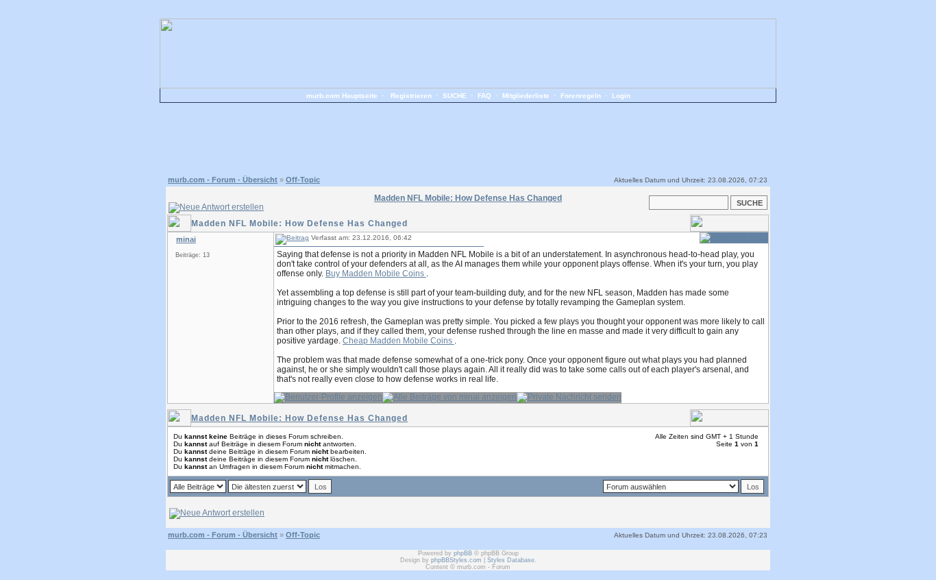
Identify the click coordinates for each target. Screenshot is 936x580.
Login (621, 95)
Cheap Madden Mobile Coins (398, 341)
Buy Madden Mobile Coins (375, 273)
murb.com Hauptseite (342, 95)
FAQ (484, 95)
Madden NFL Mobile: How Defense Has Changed (299, 418)
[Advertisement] (468, 137)
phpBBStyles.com (456, 560)
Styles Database (510, 560)
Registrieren (411, 95)
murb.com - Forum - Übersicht (223, 180)
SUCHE (455, 95)
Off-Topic (303, 180)
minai (186, 239)
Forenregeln (581, 95)
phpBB (463, 553)
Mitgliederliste (526, 95)
